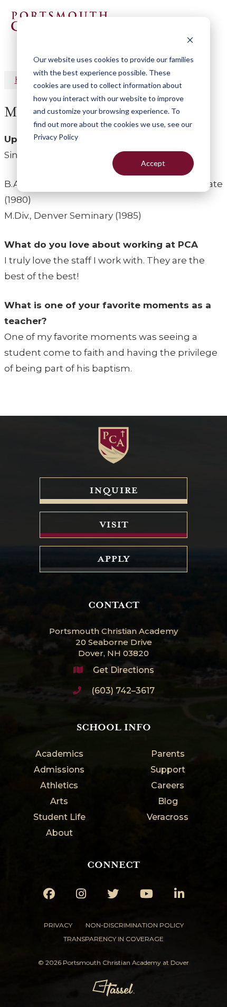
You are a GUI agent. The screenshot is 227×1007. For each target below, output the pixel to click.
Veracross (167, 817)
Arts (59, 801)
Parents (168, 754)
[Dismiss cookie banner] (190, 39)
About (59, 833)
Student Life (59, 817)
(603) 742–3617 (123, 691)
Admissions (59, 770)
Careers (167, 785)
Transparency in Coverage (113, 939)
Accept (153, 163)
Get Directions (123, 670)
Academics (59, 754)
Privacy (58, 925)
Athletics (59, 785)
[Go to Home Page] (113, 445)
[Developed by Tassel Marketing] (113, 988)
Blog (168, 801)
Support (167, 770)
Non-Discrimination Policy (135, 925)
